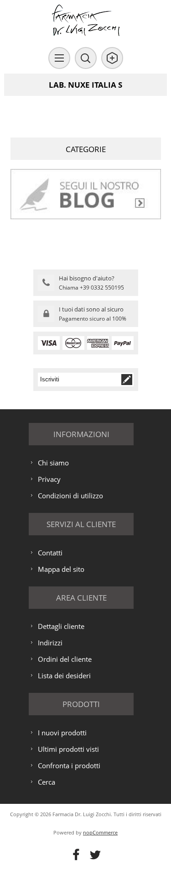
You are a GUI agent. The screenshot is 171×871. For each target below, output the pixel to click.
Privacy (49, 479)
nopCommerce (100, 832)
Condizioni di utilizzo (70, 495)
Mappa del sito (61, 569)
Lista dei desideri (64, 675)
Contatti (50, 552)
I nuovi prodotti (62, 732)
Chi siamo (53, 462)
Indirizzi (50, 642)
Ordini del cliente (65, 659)
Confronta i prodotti (69, 765)
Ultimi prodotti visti (68, 749)
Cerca (46, 782)
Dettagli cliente (61, 626)
